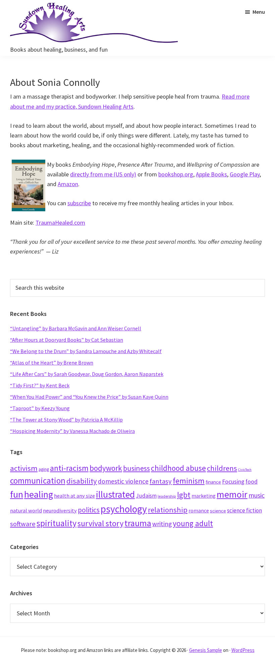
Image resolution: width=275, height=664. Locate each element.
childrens (222, 468)
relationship (167, 509)
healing (38, 494)
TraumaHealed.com (60, 222)
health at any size (74, 495)
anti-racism (69, 468)
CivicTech (245, 469)
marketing (203, 496)
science (218, 510)
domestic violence (123, 481)
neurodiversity (60, 510)
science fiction (244, 510)
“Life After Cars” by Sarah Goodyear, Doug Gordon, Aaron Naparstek (86, 374)
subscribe (79, 203)
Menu (259, 11)
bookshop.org (175, 174)
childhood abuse (178, 468)
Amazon (68, 184)
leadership (167, 496)
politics (89, 509)
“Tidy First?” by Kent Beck (39, 385)
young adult (193, 523)
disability (81, 481)
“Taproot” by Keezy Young (40, 408)
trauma (137, 523)
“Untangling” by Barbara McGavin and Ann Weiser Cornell (75, 328)
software (23, 523)
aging (44, 469)
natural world (26, 510)
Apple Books (211, 174)
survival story (100, 523)
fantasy (161, 481)
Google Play (245, 174)
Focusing (233, 481)
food (251, 481)
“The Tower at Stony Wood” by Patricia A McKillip (66, 419)
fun (16, 494)
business (136, 468)
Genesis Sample (205, 650)
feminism (189, 481)
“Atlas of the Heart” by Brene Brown (51, 362)
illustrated (115, 494)
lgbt (183, 495)
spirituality (56, 523)
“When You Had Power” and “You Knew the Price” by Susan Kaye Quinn (89, 396)
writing (162, 524)
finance (213, 482)
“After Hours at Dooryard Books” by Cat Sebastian (66, 339)
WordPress (243, 650)
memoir (232, 494)
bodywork (106, 468)
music (257, 495)
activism (24, 468)
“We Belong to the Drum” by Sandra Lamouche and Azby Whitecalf (86, 351)
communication (37, 480)
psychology (124, 509)
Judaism (146, 495)
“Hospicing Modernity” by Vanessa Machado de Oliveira (72, 431)
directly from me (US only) (103, 174)
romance (198, 510)
